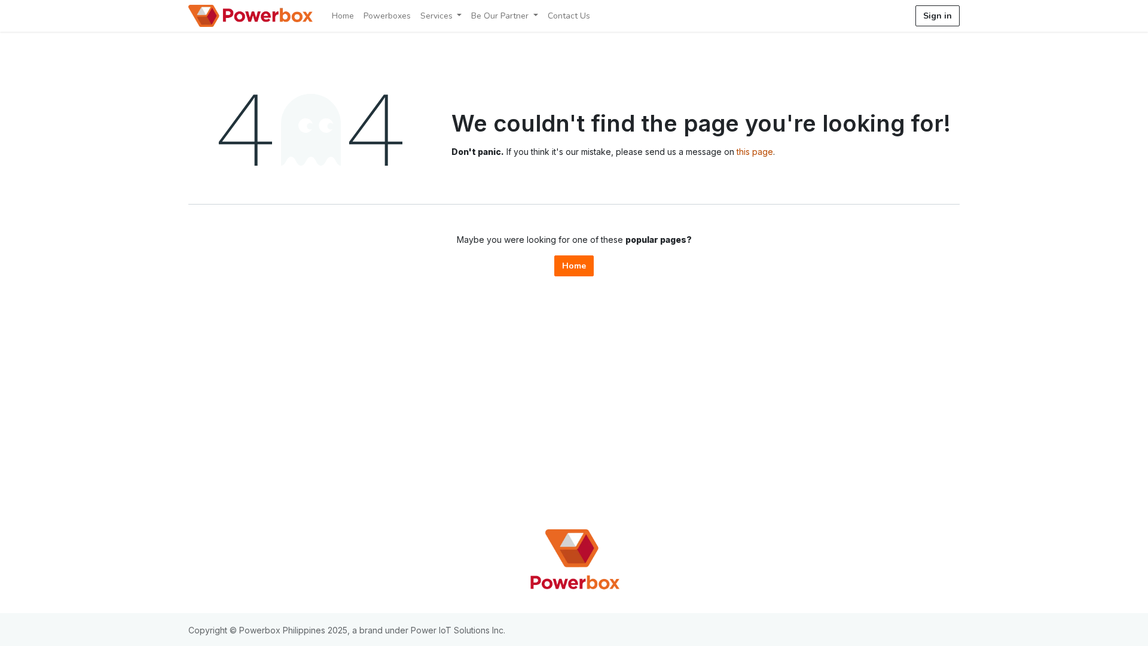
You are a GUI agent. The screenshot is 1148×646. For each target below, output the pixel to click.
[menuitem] (343, 16)
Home (574, 266)
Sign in (937, 16)
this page (755, 152)
